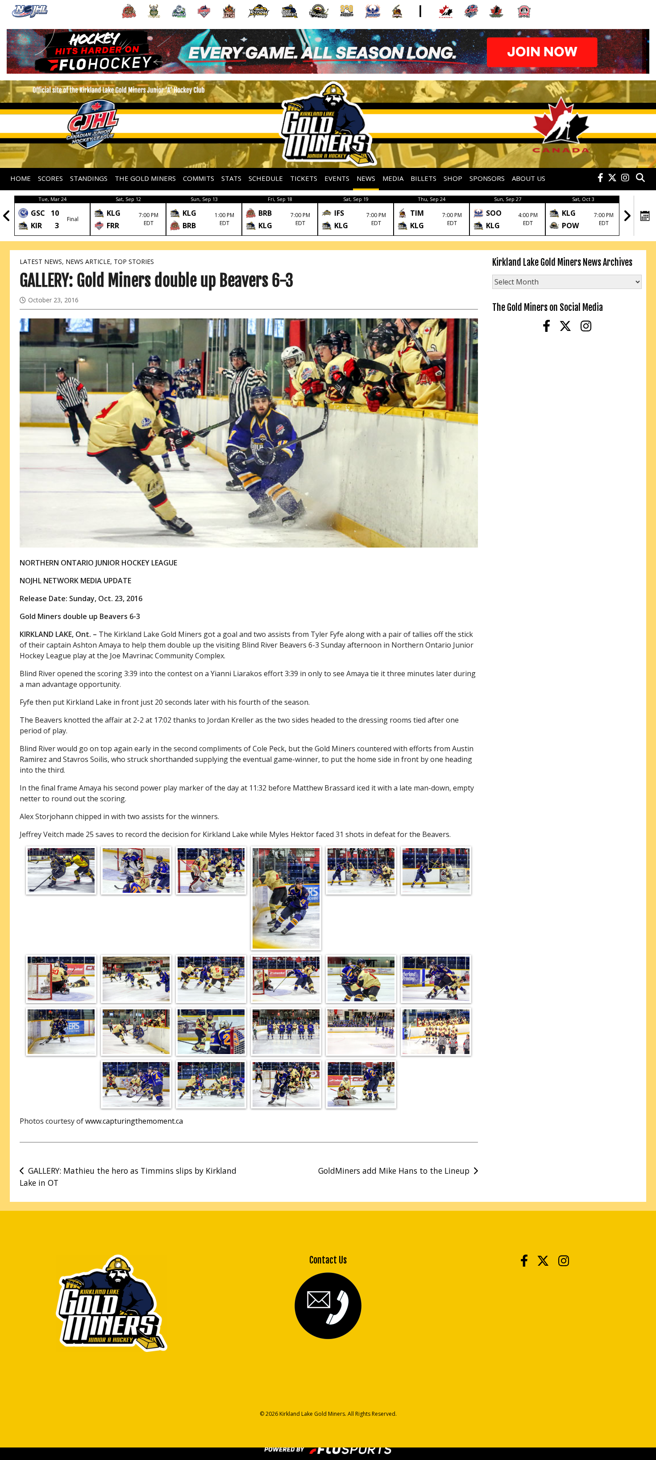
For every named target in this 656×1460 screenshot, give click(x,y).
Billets (423, 178)
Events (336, 178)
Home (20, 178)
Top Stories (134, 261)
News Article (88, 261)
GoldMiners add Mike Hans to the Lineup (393, 1170)
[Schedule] (645, 216)
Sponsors (487, 178)
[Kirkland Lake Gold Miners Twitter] (612, 178)
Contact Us (328, 1260)
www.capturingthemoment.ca (134, 1121)
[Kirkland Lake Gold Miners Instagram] (625, 178)
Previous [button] (6, 216)
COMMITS (198, 178)
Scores (50, 178)
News (366, 178)
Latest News (41, 261)
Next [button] (627, 216)
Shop (453, 178)
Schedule (266, 178)
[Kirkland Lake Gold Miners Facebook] (600, 178)
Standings (89, 178)
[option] (52, 216)
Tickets (303, 178)
